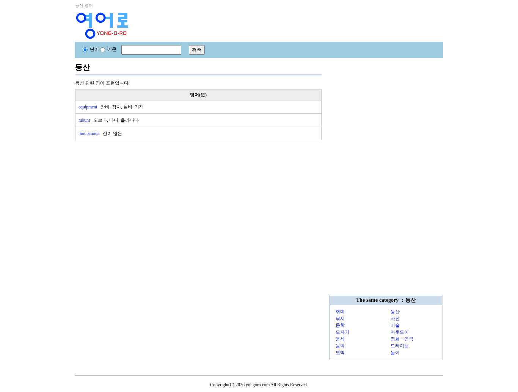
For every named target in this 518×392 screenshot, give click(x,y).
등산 (395, 311)
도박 (340, 352)
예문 (111, 49)
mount (108, 120)
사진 (395, 318)
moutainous (100, 133)
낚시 (340, 318)
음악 (340, 345)
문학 (340, 325)
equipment (111, 107)
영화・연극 (402, 339)
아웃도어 (400, 332)
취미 (340, 311)
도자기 (342, 332)
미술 (395, 325)
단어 (94, 49)
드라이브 (400, 345)
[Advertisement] (132, 193)
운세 (340, 339)
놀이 (395, 352)
